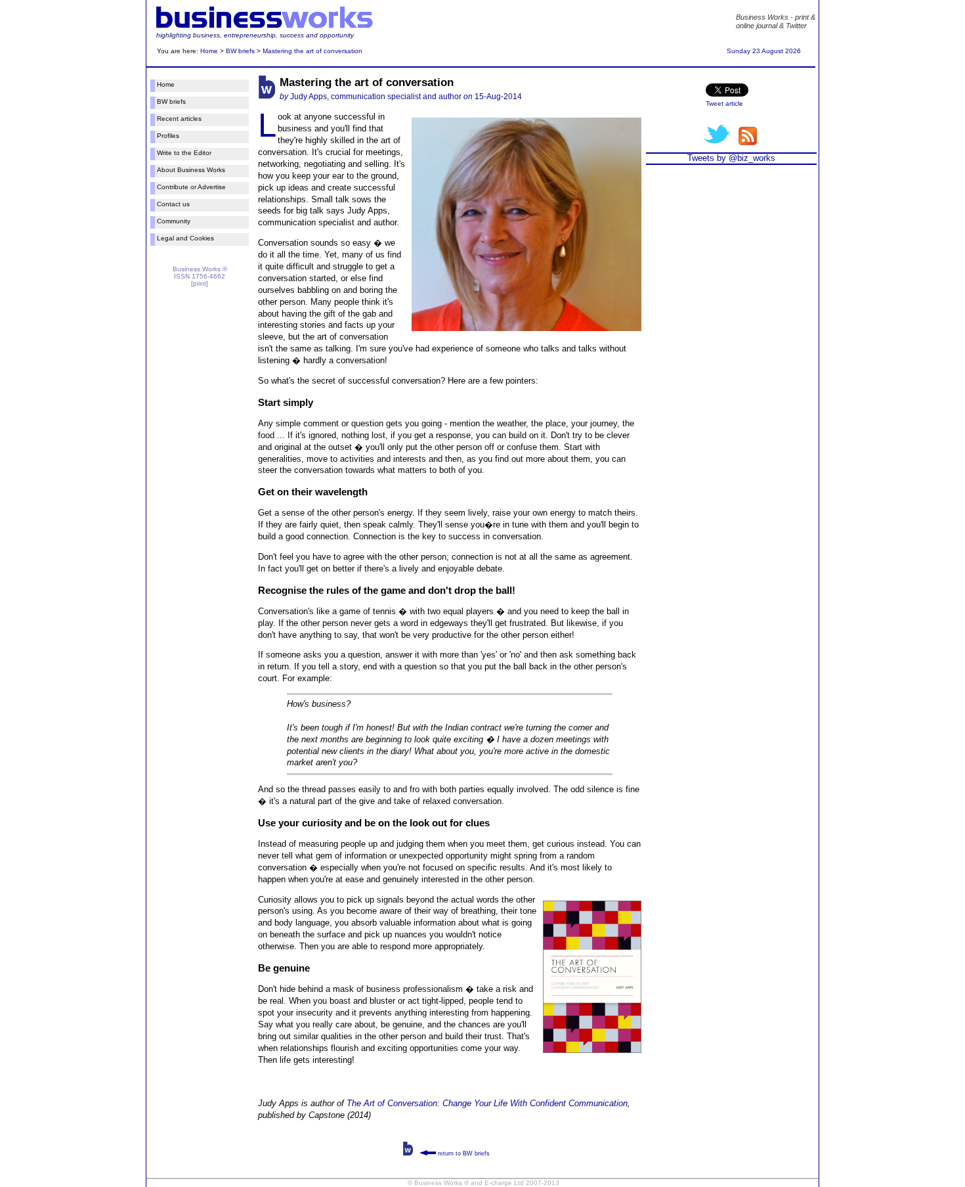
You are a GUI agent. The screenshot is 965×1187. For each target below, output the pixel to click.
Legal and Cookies (185, 238)
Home (209, 51)
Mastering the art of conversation (312, 51)
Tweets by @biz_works (731, 158)
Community (173, 221)
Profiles (168, 135)
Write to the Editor (184, 152)
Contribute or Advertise (191, 186)
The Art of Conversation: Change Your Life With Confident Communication (487, 1103)
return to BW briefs (463, 1153)
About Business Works (191, 169)
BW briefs (240, 51)
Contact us (173, 204)
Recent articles (179, 118)
